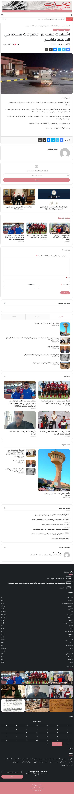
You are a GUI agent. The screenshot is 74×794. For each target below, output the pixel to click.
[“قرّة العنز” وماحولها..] (65, 349)
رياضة (70, 634)
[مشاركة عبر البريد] (51, 49)
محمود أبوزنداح (16, 762)
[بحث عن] (72, 15)
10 (47, 733)
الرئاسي (70, 759)
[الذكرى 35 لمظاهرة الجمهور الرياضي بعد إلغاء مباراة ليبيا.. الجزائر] (65, 357)
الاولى (70, 611)
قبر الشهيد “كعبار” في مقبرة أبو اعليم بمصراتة (46, 363)
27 (16, 740)
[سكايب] (59, 49)
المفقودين (17, 759)
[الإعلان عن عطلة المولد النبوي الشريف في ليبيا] (13, 705)
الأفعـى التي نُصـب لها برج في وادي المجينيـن (46, 323)
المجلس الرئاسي (42, 759)
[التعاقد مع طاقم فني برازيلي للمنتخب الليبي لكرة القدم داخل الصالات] (59, 228)
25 (37, 740)
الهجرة (70, 762)
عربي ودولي (68, 639)
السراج (63, 759)
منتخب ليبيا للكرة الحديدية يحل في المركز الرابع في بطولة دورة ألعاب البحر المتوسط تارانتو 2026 (14, 237)
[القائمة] (2, 15)
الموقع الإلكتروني (31, 284)
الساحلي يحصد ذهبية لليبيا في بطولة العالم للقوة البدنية (51, 19)
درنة (47, 762)
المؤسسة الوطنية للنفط (54, 759)
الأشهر (61, 317)
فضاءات (69, 651)
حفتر (51, 762)
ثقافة (70, 628)
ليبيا (71, 662)
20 (16, 736)
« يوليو (71, 748)
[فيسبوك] (68, 49)
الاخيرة (70, 609)
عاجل (70, 637)
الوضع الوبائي (63, 762)
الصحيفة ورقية (68, 623)
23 (57, 740)
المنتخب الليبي (8, 759)
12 (26, 733)
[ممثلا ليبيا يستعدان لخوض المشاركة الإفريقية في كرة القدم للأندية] (36, 228)
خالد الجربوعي (68, 631)
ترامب (56, 762)
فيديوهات (69, 656)
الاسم (68, 277)
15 (67, 736)
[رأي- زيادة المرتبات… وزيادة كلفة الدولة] (20, 420)
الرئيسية (66, 26)
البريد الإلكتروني (65, 284)
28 (6, 740)
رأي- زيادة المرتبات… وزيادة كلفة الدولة (22, 433)
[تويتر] (64, 49)
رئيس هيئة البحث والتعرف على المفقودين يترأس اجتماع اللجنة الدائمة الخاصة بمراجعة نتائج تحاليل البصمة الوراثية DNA (32, 339)
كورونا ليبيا (28, 762)
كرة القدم (41, 762)
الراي (70, 620)
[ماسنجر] (55, 49)
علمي (70, 642)
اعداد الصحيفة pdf (67, 603)
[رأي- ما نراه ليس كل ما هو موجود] (13, 691)
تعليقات (13, 317)
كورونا (70, 659)
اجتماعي (69, 600)
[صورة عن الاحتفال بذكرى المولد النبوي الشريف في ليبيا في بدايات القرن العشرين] (61, 705)
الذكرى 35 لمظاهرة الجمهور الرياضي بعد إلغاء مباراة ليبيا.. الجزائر (41, 355)
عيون (55, 29)
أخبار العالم (69, 597)
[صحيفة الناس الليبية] (37, 6)
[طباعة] (46, 49)
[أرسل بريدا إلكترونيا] (59, 44)
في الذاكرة (69, 653)
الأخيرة (37, 317)
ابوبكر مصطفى (63, 44)
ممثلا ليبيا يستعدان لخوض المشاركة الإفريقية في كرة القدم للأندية (37, 237)
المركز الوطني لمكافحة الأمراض (28, 759)
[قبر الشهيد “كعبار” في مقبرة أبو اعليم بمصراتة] (65, 365)
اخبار (57, 26)
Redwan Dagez (57, 553)
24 (47, 740)
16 (57, 736)
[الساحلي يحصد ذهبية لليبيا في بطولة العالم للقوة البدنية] (54, 420)
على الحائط (69, 645)
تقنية (70, 625)
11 (37, 733)
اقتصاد (70, 606)
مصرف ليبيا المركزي (67, 765)
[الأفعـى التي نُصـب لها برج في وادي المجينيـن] (65, 329)
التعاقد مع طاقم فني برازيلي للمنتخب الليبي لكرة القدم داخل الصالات (61, 237)
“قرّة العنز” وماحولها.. (53, 347)
